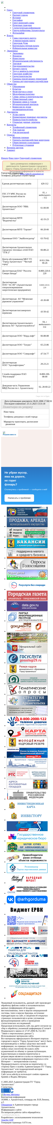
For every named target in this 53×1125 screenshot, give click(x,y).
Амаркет (11, 150)
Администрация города (23, 40)
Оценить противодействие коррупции (30, 140)
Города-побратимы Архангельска (28, 30)
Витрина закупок (15, 147)
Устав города (18, 114)
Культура (16, 89)
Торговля (16, 63)
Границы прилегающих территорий (29, 79)
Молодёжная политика (23, 94)
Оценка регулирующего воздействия (30, 81)
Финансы (17, 56)
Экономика (12, 51)
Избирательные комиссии (24, 48)
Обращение (6, 1104)
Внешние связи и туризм (24, 102)
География (17, 20)
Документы (12, 112)
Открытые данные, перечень (26, 122)
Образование (18, 86)
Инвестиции (18, 58)
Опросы (11, 135)
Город (9, 10)
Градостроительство (22, 76)
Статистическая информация (26, 28)
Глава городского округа (24, 38)
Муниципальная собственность (27, 61)
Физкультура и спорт (22, 91)
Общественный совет (22, 99)
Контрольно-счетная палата (25, 45)
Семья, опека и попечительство (27, 96)
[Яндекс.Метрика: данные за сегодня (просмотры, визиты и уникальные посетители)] (10, 1094)
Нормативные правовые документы (29, 117)
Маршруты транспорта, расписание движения (21, 422)
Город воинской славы (23, 23)
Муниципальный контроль (25, 104)
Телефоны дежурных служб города (21, 417)
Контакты (11, 124)
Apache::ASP (7, 1120)
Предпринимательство (23, 66)
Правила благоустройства (24, 119)
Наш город (14, 158)
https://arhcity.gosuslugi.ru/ (32, 174)
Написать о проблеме (19, 498)
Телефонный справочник (24, 127)
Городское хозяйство (22, 74)
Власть (10, 35)
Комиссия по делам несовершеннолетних (22, 108)
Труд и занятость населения (25, 71)
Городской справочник (23, 12)
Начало (4, 158)
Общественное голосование (25, 142)
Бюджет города (19, 68)
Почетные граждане (22, 25)
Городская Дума (20, 43)
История (16, 17)
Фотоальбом (18, 33)
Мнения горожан (20, 137)
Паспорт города (20, 15)
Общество (12, 84)
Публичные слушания (23, 145)
